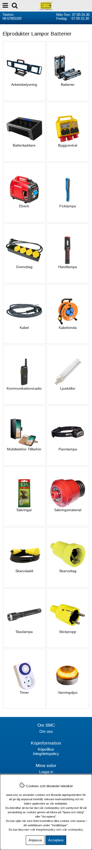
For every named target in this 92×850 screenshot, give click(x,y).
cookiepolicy (75, 829)
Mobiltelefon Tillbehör (24, 449)
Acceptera (55, 840)
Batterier (68, 84)
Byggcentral (67, 145)
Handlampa (67, 267)
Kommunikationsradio (24, 388)
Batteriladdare (24, 145)
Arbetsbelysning (24, 84)
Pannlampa (68, 449)
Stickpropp (67, 632)
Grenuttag (24, 267)
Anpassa (35, 840)
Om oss (46, 731)
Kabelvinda (68, 328)
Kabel (24, 328)
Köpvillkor (46, 749)
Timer (24, 692)
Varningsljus (67, 692)
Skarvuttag (67, 571)
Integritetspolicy (46, 753)
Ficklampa (67, 206)
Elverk (24, 206)
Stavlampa (24, 632)
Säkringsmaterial (67, 510)
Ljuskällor (67, 388)
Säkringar (24, 510)
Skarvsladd (24, 571)
